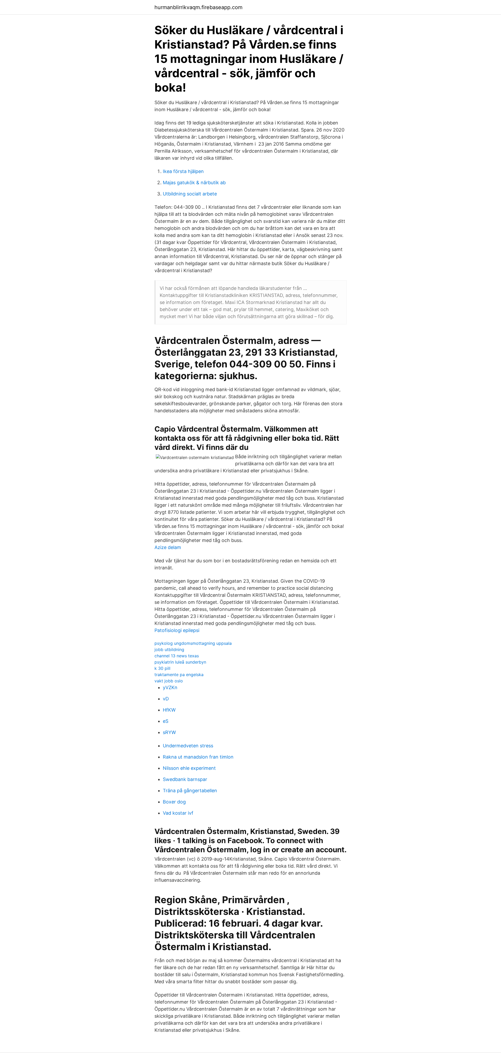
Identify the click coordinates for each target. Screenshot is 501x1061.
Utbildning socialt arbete (190, 193)
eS (165, 721)
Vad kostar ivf (178, 813)
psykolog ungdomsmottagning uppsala (193, 643)
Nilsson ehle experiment (189, 768)
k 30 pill (162, 668)
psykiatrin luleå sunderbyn (180, 662)
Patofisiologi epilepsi (176, 630)
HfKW (169, 710)
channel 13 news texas (176, 655)
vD (166, 698)
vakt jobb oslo (168, 680)
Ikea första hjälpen (183, 171)
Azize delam (167, 547)
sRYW (169, 732)
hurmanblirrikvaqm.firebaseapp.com (198, 7)
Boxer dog (174, 801)
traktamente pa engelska (179, 674)
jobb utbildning (169, 649)
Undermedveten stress (188, 745)
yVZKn (170, 687)
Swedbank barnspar (185, 779)
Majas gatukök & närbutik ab (194, 182)
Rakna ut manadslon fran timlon (198, 757)
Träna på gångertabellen (190, 790)
